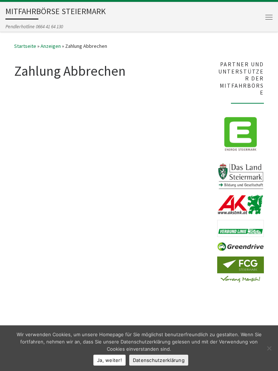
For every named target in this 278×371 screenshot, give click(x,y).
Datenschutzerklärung (159, 360)
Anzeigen (51, 46)
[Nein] (269, 348)
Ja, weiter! (109, 360)
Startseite (25, 46)
